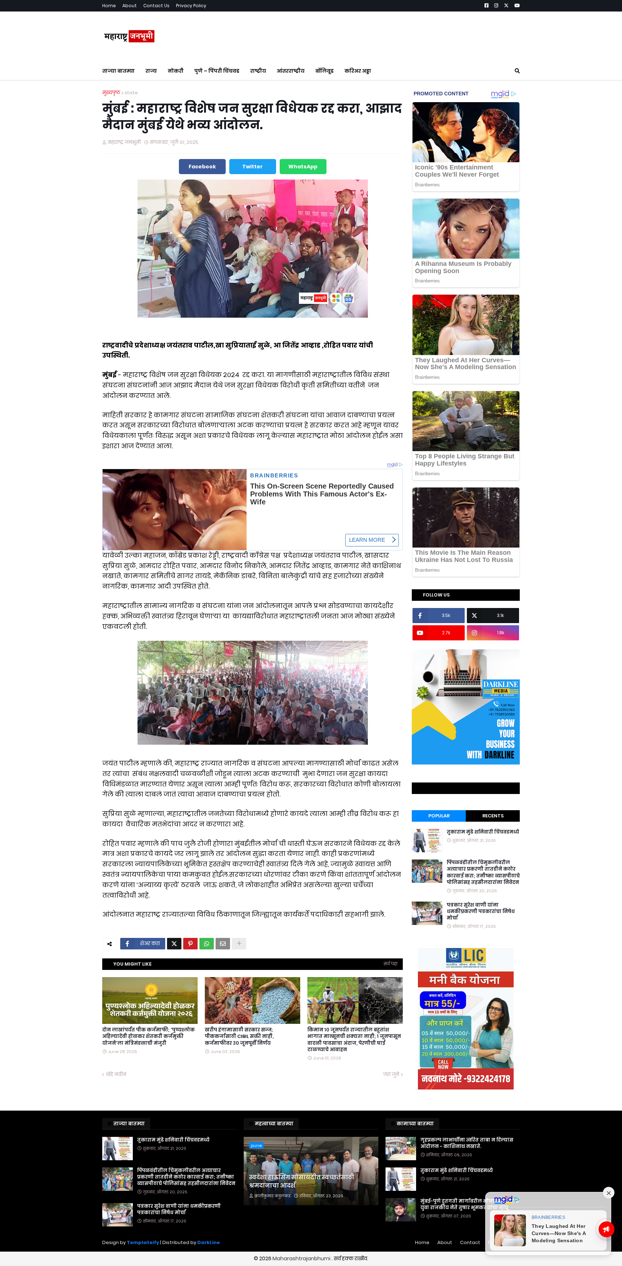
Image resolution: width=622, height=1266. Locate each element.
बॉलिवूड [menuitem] (324, 70)
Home (109, 6)
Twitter (252, 166)
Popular (439, 815)
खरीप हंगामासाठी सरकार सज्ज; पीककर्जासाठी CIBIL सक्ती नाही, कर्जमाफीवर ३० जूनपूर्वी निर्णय (239, 1036)
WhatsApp (302, 166)
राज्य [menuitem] (151, 70)
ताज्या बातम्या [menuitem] (118, 70)
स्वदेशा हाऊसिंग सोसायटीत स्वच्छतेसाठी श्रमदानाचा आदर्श (301, 1181)
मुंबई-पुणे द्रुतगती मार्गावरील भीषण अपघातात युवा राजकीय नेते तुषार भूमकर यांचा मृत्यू (469, 1204)
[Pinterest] (190, 943)
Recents (493, 815)
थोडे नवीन (116, 1074)
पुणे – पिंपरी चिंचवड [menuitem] (216, 70)
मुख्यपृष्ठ (111, 92)
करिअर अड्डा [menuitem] (357, 70)
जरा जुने (391, 1074)
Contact (470, 1242)
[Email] (223, 943)
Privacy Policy (191, 6)
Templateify (143, 1242)
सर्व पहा (390, 964)
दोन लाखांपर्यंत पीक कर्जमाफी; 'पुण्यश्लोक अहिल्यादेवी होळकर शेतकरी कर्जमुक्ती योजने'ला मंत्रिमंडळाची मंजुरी (148, 1036)
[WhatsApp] (206, 943)
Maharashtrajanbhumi (302, 1258)
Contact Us (156, 6)
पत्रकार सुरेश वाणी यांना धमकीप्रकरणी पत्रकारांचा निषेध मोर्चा (481, 911)
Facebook (202, 166)
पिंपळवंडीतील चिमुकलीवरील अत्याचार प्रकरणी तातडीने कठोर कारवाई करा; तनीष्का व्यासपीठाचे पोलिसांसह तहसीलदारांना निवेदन (483, 872)
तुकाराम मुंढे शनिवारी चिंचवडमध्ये (483, 832)
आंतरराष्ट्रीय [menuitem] (291, 70)
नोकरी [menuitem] (176, 70)
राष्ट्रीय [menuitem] (258, 70)
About (129, 6)
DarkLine (208, 1242)
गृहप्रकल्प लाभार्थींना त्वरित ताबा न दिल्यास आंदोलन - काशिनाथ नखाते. (466, 1143)
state (131, 92)
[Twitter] (174, 943)
